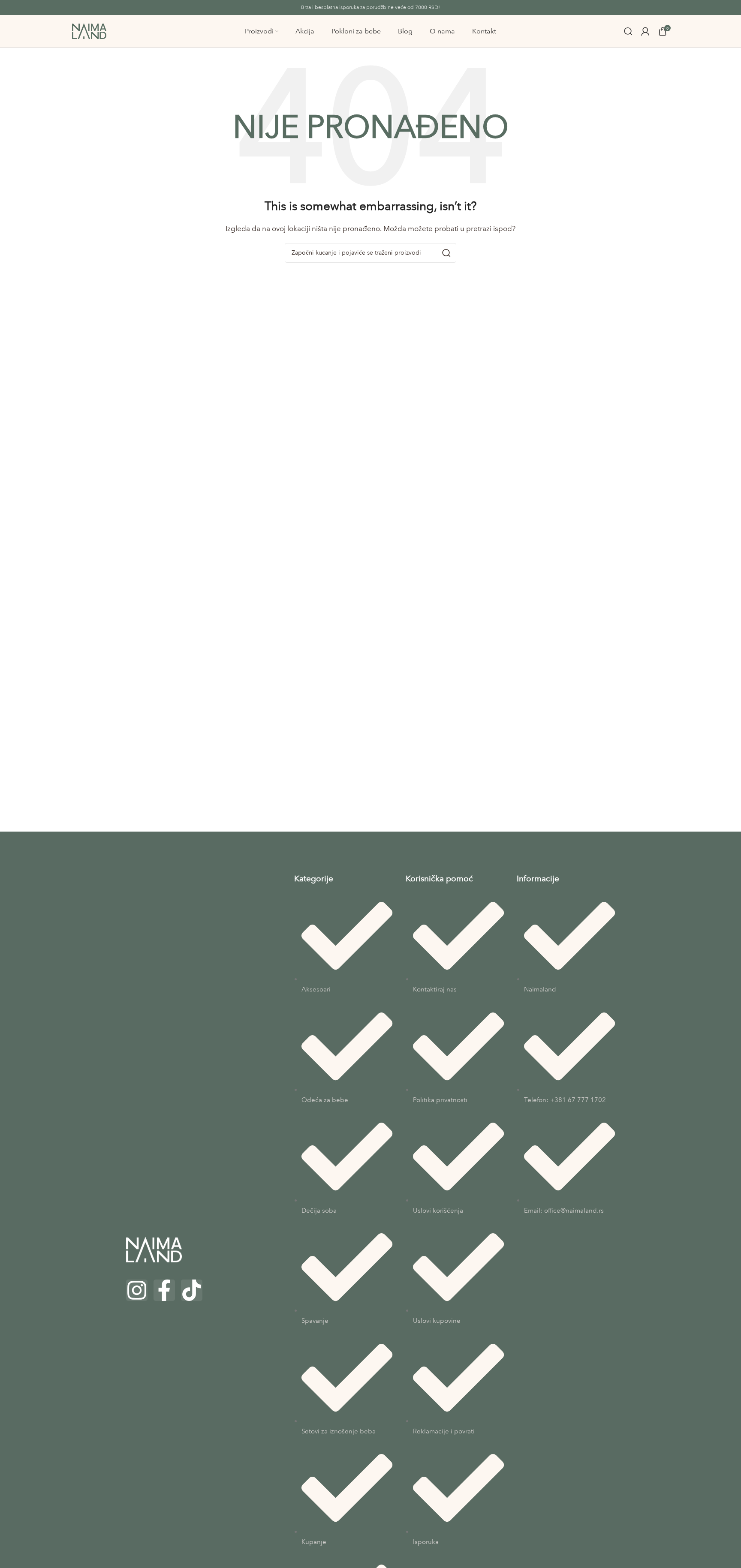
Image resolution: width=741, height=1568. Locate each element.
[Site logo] (89, 30)
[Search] (628, 31)
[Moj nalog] (645, 31)
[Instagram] (137, 1290)
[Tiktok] (191, 1290)
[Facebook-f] (164, 1290)
